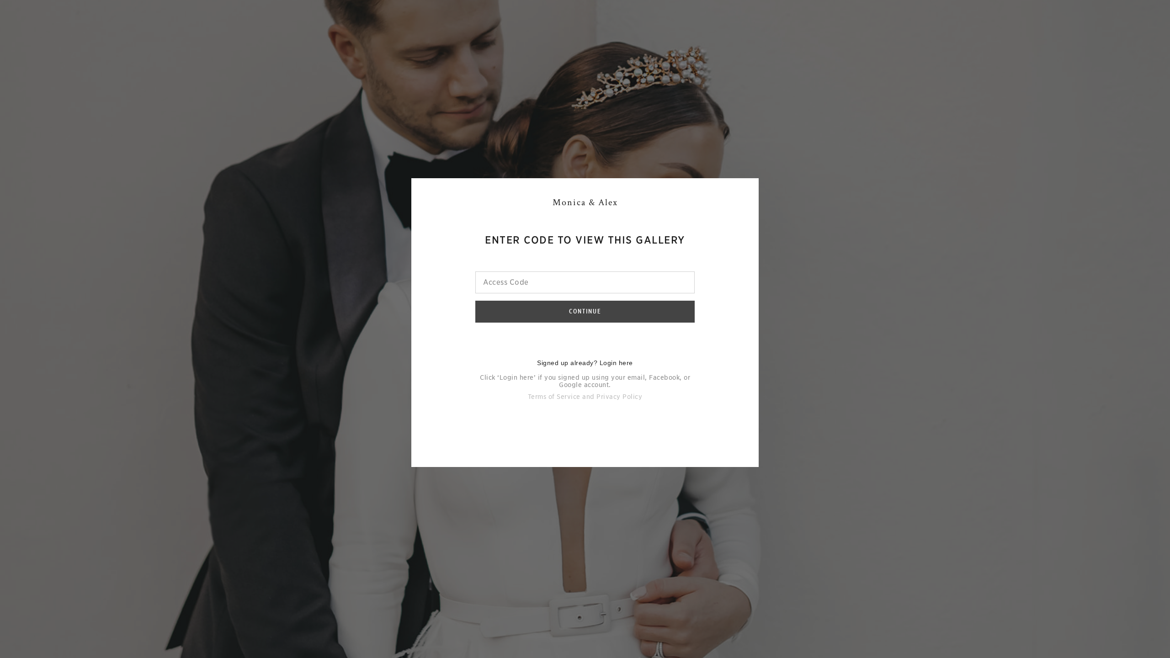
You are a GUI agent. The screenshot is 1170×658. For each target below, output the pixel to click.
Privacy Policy (619, 396)
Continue (585, 311)
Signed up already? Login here (585, 362)
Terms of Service (554, 396)
